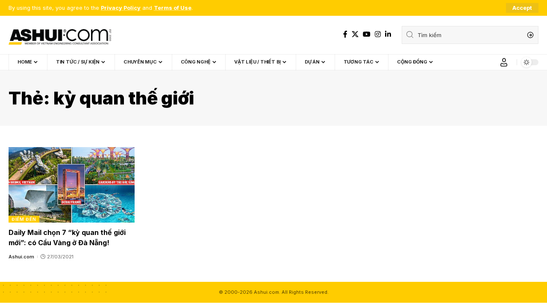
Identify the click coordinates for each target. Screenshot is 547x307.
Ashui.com (21, 257)
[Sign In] (504, 62)
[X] (355, 34)
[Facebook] (345, 34)
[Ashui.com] (60, 35)
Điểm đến (24, 219)
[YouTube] (367, 34)
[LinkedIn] (388, 34)
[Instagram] (378, 34)
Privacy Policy (121, 8)
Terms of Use (172, 8)
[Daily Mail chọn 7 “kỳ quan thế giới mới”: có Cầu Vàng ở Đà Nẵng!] (72, 185)
